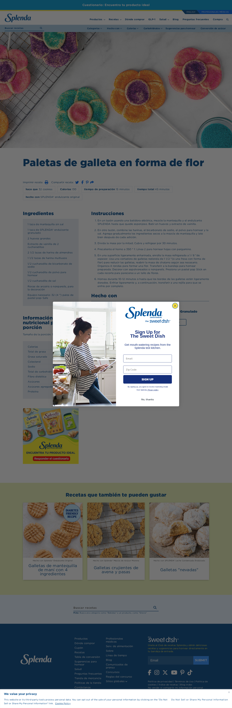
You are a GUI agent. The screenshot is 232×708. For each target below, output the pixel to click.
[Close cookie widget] (229, 692)
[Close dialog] (175, 305)
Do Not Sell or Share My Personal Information (199, 699)
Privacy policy (152, 390)
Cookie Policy (63, 703)
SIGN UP (148, 379)
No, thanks (147, 399)
